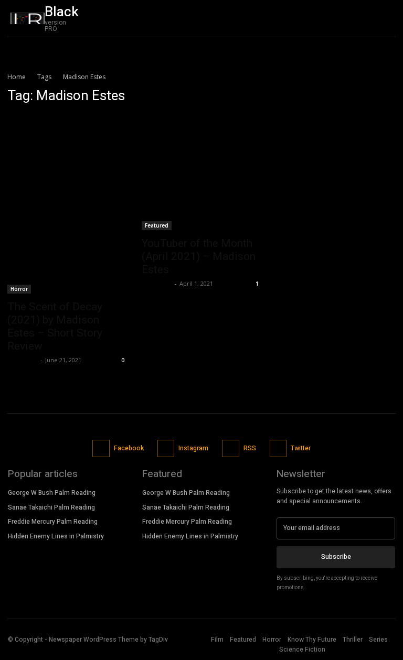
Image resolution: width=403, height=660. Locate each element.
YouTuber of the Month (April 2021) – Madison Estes (199, 256)
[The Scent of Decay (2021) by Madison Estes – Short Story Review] (67, 204)
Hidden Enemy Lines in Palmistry (56, 536)
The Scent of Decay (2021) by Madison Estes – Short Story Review (54, 326)
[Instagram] (166, 448)
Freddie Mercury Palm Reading (53, 521)
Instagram (193, 448)
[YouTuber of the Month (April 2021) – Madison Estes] (201, 172)
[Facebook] (101, 448)
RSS (249, 448)
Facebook (129, 448)
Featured (156, 225)
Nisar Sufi (22, 360)
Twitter (301, 448)
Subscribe (336, 556)
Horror (19, 289)
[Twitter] (278, 448)
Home (16, 76)
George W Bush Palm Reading (52, 492)
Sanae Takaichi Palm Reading (51, 507)
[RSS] (230, 448)
